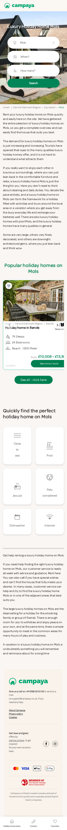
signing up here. (17, 740)
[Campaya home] (18, 5)
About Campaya (17, 710)
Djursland (49, 107)
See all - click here (33, 380)
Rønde (50, 323)
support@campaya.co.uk (24, 698)
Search (33, 83)
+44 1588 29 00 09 (34, 691)
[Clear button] (54, 43)
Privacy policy (16, 713)
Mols (61, 107)
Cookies (13, 717)
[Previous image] (9, 325)
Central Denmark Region (27, 107)
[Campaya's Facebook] (46, 744)
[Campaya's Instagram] (55, 744)
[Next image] (57, 325)
